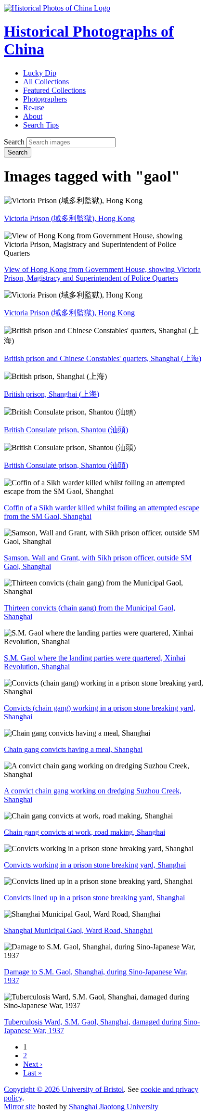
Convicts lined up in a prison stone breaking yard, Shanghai (94, 898)
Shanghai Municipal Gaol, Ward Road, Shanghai (78, 930)
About (32, 116)
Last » (32, 1073)
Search (14, 142)
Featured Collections (54, 90)
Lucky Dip (39, 73)
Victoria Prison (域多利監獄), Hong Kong (69, 218)
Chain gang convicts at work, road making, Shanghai (84, 832)
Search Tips (41, 125)
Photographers (45, 99)
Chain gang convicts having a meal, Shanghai (73, 749)
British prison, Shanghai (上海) (51, 394)
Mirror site (20, 1106)
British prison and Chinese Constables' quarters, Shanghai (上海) (102, 358)
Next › (32, 1064)
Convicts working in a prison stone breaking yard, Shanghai (95, 865)
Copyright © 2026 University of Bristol (64, 1089)
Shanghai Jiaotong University (113, 1106)
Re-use (33, 108)
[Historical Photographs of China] (57, 8)
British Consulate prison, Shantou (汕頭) (66, 430)
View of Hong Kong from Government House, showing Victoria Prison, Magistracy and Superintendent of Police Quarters (102, 273)
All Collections (46, 82)
